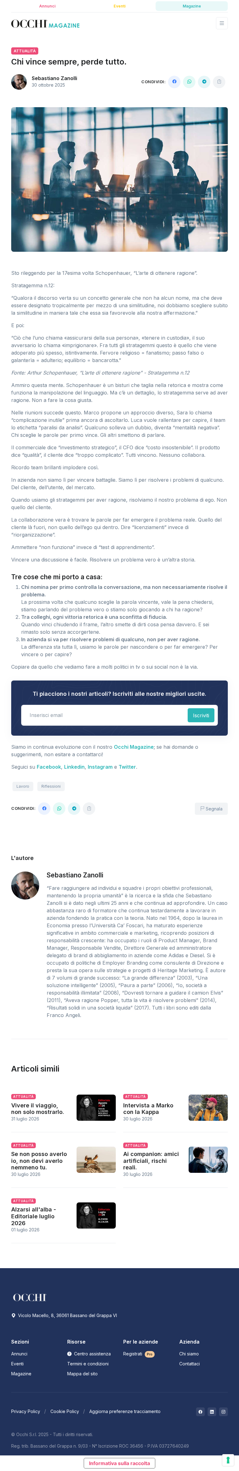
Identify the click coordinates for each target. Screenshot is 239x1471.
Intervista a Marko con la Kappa (148, 1108)
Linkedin (74, 767)
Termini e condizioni (88, 1363)
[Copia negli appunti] (219, 82)
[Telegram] (204, 82)
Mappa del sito (82, 1373)
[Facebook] (174, 82)
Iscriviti (201, 715)
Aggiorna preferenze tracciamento (125, 1411)
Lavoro (22, 786)
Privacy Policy (25, 1411)
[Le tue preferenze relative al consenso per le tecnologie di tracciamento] (228, 1460)
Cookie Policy (64, 1411)
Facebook (49, 767)
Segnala (213, 808)
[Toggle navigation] (222, 23)
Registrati (137, 1353)
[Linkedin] (212, 1411)
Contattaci (189, 1363)
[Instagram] (223, 1411)
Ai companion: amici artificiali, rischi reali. (151, 1161)
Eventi (17, 1363)
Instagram (100, 767)
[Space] (30, 1297)
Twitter (127, 767)
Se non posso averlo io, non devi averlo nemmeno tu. (39, 1161)
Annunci (19, 1353)
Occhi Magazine (134, 747)
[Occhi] (45, 23)
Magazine (21, 1373)
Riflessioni (51, 786)
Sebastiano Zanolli (54, 78)
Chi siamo (189, 1353)
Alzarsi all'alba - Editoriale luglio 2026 (33, 1216)
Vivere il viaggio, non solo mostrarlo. (37, 1108)
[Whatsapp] (189, 82)
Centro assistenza (92, 1353)
